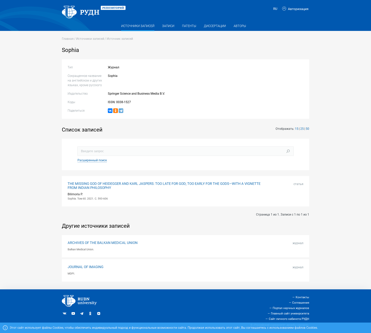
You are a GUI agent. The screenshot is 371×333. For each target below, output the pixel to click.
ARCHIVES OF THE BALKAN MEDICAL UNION (103, 243)
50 (307, 129)
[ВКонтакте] (110, 110)
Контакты (302, 297)
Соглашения (300, 302)
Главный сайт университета (290, 313)
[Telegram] (121, 110)
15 (296, 129)
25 (302, 129)
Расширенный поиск (92, 160)
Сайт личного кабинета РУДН (289, 319)
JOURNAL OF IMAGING (85, 267)
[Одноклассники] (115, 110)
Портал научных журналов (291, 308)
